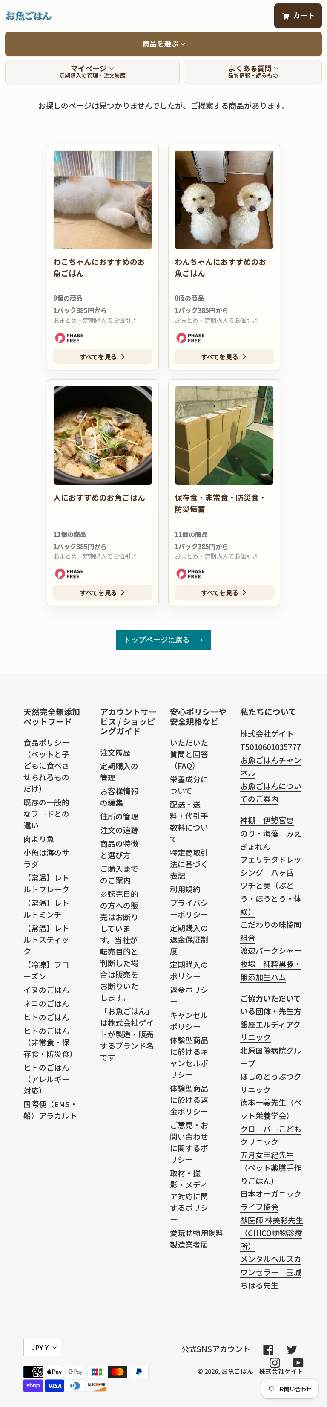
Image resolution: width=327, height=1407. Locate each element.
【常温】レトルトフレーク (46, 883)
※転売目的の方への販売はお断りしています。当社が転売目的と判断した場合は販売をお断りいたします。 (119, 945)
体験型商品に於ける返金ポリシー (189, 1100)
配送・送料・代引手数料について (189, 821)
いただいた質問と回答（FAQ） (189, 754)
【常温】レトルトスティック (46, 939)
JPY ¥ (40, 1347)
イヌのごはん (46, 989)
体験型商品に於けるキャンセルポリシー (189, 1057)
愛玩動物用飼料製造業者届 (197, 1238)
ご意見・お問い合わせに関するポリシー (189, 1142)
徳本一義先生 (263, 1102)
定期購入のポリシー (189, 970)
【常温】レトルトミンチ (46, 908)
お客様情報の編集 (119, 796)
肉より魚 (38, 838)
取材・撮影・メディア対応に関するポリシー (189, 1196)
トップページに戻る (157, 639)
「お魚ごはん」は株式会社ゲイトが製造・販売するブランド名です (127, 1033)
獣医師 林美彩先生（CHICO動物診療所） (271, 1232)
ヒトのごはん (46, 1016)
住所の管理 (119, 816)
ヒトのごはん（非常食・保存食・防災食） (50, 1042)
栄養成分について (189, 784)
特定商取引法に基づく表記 (189, 864)
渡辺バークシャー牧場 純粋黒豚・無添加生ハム (270, 963)
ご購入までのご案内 (119, 874)
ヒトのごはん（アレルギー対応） (46, 1079)
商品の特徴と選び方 (119, 849)
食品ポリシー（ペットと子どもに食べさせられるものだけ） (46, 765)
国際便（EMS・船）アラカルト (50, 1109)
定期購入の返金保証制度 (189, 939)
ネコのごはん (46, 1003)
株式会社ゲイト (267, 733)
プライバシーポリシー (189, 908)
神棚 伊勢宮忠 (267, 819)
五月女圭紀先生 (267, 1154)
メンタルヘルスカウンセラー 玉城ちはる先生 (270, 1271)
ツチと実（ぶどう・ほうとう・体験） (270, 898)
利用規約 (185, 889)
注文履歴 (115, 752)
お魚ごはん (237, 1370)
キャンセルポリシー (189, 1020)
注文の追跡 (119, 829)
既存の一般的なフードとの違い (46, 813)
